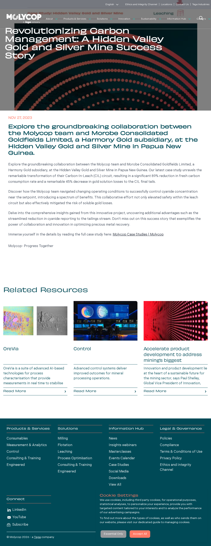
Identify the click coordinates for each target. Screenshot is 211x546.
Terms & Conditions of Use (181, 451)
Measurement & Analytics (27, 445)
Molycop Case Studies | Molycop (138, 234)
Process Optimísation (75, 458)
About (49, 19)
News (113, 438)
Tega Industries (200, 4)
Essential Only (113, 533)
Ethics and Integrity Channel (141, 4)
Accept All (140, 533)
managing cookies (177, 522)
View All (115, 484)
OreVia (11, 349)
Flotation (65, 445)
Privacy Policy (171, 458)
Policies (166, 438)
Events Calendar (122, 458)
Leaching (65, 451)
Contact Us (182, 4)
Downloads (117, 478)
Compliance (169, 445)
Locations (166, 4)
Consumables (17, 438)
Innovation (124, 19)
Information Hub (176, 19)
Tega (37, 537)
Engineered (16, 465)
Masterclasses (120, 451)
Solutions (102, 19)
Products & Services (74, 19)
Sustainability (148, 19)
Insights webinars (123, 445)
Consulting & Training (24, 458)
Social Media (119, 471)
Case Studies (119, 465)
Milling (63, 438)
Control (82, 349)
